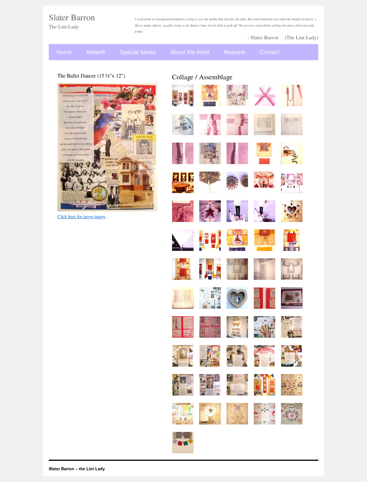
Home (64, 52)
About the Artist (190, 52)
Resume (234, 52)
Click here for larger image (81, 216)
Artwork (96, 52)
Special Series (138, 52)
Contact (269, 52)
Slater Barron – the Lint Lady (77, 468)
